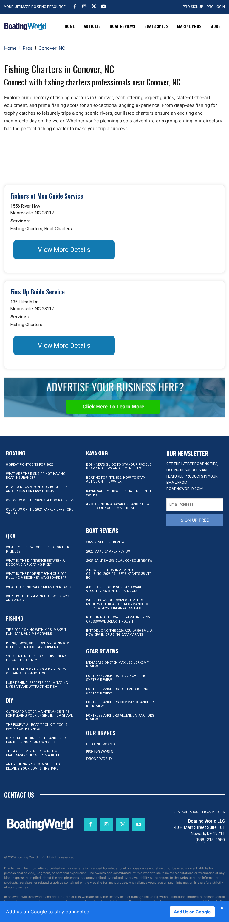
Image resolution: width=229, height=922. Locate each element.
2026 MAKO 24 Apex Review (108, 551)
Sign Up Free (195, 519)
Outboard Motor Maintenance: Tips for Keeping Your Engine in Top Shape (39, 713)
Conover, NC (51, 48)
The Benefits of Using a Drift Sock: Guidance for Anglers (37, 671)
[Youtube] (103, 6)
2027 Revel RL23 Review (105, 542)
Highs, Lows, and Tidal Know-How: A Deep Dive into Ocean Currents (37, 645)
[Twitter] (94, 6)
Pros (28, 48)
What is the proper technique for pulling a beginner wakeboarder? (36, 576)
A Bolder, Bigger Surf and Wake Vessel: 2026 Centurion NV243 (114, 589)
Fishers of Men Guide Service (46, 195)
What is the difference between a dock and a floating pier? (35, 563)
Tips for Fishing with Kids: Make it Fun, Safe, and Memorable (36, 632)
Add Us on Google (192, 911)
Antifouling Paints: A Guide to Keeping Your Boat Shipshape (33, 766)
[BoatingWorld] (25, 26)
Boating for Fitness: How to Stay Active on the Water (115, 479)
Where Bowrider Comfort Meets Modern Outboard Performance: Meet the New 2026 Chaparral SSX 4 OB (120, 604)
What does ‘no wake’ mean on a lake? (38, 587)
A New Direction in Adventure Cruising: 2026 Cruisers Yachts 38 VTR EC (119, 574)
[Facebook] (75, 6)
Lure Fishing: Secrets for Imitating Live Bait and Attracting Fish (37, 685)
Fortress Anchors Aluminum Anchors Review (120, 717)
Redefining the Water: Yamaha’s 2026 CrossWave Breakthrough (118, 619)
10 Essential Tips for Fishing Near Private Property (36, 658)
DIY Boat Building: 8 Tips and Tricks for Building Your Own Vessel (37, 740)
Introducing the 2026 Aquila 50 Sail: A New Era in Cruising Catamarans (119, 632)
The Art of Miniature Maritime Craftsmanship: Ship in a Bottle (34, 753)
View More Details (64, 249)
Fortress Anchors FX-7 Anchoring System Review (116, 678)
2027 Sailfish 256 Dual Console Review (119, 561)
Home (10, 48)
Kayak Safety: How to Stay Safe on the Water (120, 493)
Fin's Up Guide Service (37, 291)
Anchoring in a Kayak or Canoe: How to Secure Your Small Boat (118, 506)
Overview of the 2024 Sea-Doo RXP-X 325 (40, 500)
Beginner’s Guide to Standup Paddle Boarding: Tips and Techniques (118, 466)
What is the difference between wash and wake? (39, 598)
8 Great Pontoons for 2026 (29, 465)
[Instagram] (84, 6)
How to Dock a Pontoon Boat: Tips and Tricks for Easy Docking (37, 489)
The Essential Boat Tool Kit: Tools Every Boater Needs (36, 727)
